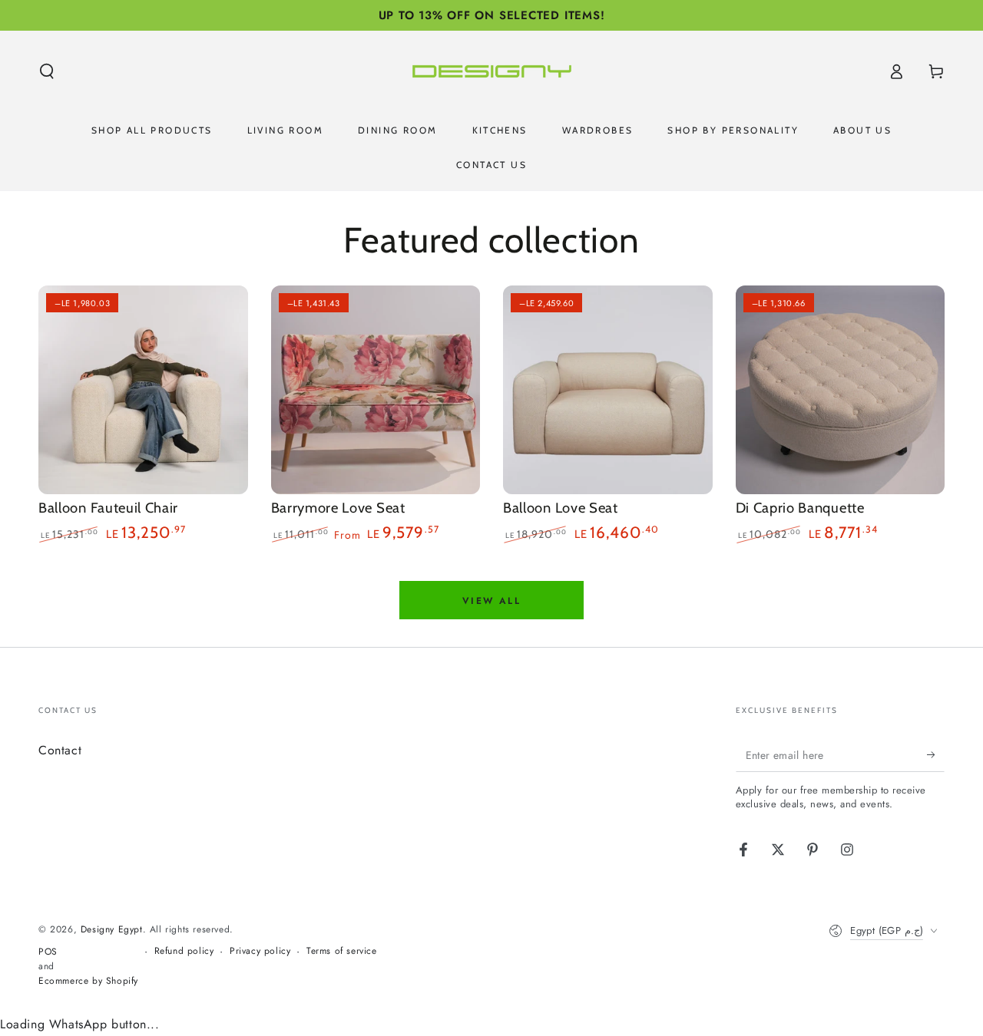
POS (48, 951)
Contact (59, 750)
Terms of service (341, 951)
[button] (47, 71)
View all (491, 601)
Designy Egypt (112, 929)
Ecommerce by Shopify (88, 981)
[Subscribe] (936, 754)
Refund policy (184, 951)
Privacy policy (260, 951)
